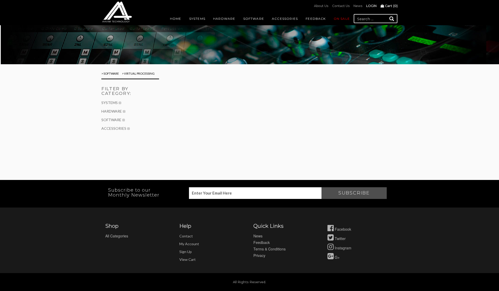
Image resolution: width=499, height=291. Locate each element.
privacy (259, 255)
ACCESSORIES (113, 128)
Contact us (341, 6)
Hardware (224, 19)
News (357, 6)
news (257, 235)
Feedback (316, 19)
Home (175, 19)
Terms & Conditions (269, 248)
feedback (261, 242)
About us (321, 6)
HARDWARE (111, 111)
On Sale (342, 19)
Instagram (342, 247)
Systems (197, 19)
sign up (185, 251)
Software (253, 19)
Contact (186, 236)
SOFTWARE (111, 120)
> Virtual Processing (138, 73)
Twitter (340, 238)
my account (189, 244)
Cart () (391, 6)
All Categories (116, 235)
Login (371, 6)
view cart (187, 259)
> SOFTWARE (110, 73)
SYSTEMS (109, 102)
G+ (337, 257)
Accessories (285, 19)
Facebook (342, 229)
